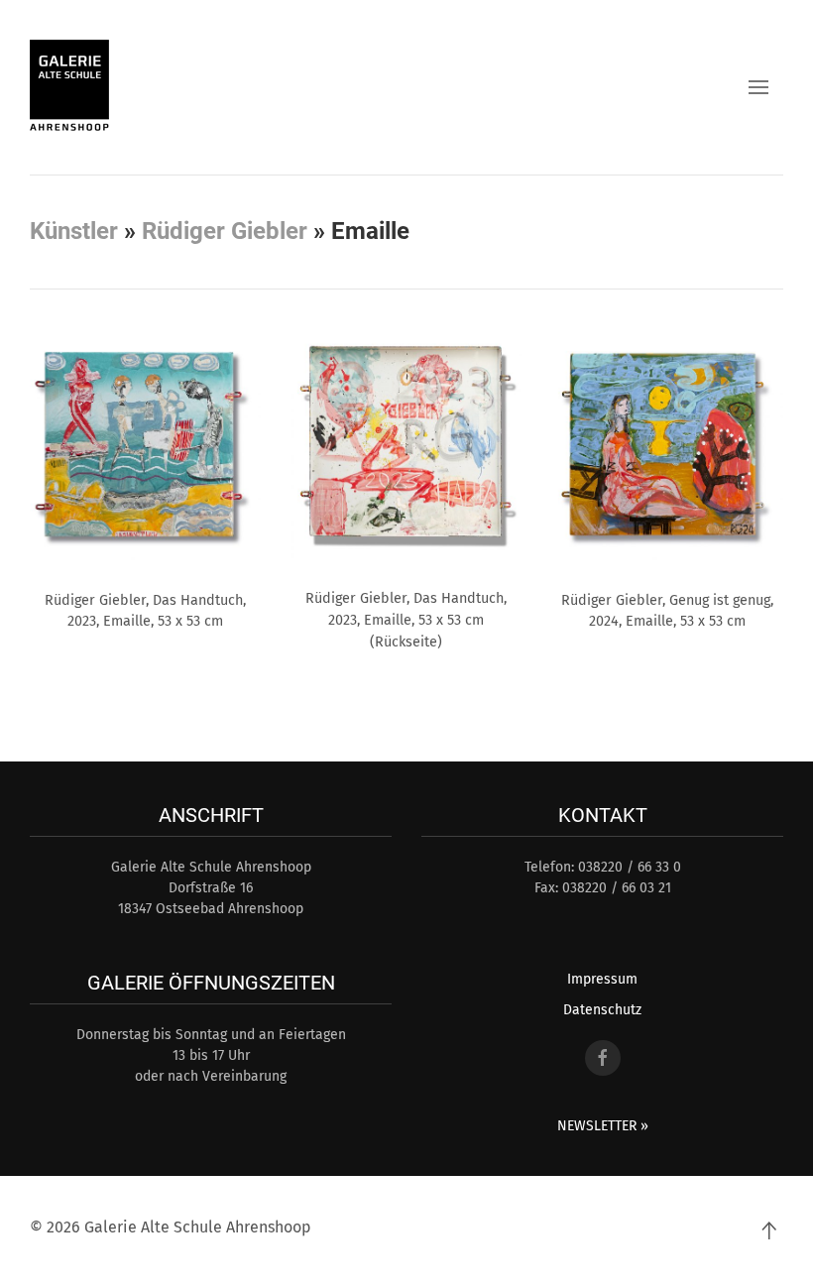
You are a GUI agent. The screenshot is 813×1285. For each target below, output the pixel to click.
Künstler (74, 231)
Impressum (602, 979)
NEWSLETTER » (602, 1125)
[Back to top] (768, 1230)
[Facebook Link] (603, 1058)
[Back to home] (69, 87)
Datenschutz (602, 1009)
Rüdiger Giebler (224, 231)
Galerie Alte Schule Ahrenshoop (197, 1227)
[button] (758, 87)
